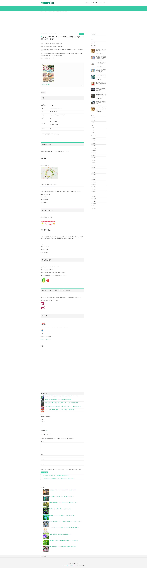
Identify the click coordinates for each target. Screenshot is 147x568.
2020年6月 (93, 155)
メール (42, 459)
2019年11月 (94, 172)
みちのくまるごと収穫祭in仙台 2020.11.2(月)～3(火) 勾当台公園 (58, 399)
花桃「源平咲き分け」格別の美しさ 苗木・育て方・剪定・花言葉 (62, 546)
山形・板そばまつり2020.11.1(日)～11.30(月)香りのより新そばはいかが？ (56, 475)
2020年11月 (94, 148)
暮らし (93, 122)
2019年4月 (93, 189)
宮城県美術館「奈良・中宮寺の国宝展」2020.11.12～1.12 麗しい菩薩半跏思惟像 (61, 402)
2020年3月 (93, 162)
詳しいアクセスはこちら (46, 339)
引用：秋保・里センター (47, 84)
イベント (46, 430)
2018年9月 (93, 206)
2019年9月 (93, 177)
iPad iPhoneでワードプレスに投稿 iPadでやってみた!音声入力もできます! (101, 76)
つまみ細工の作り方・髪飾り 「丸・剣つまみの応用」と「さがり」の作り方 (65, 521)
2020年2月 (93, 165)
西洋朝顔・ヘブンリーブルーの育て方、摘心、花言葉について (62, 515)
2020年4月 (93, 160)
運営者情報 (44, 556)
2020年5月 (93, 157)
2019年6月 (93, 184)
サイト (42, 464)
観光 (92, 125)
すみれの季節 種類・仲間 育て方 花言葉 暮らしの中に (60, 534)
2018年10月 (94, 203)
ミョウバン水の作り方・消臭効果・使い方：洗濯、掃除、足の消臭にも (64, 527)
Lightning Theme (73, 565)
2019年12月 (94, 169)
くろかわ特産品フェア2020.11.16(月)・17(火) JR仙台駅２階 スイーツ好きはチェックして (63, 406)
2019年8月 (93, 179)
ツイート (93, 42)
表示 (44, 92)
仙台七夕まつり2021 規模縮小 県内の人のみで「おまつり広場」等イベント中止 (61, 395)
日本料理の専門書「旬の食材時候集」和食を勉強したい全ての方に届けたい (101, 70)
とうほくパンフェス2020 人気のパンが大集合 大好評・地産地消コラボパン (60, 409)
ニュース (93, 120)
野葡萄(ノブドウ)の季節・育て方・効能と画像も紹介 (60, 508)
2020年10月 (94, 150)
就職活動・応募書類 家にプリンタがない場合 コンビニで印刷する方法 (101, 89)
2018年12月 (94, 198)
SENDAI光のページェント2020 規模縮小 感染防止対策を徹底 (101, 109)
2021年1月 (93, 143)
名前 (42, 454)
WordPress (68, 565)
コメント (42, 441)
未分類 (93, 132)
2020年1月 (93, 167)
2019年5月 (93, 186)
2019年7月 (93, 181)
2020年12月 (94, 145)
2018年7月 (93, 210)
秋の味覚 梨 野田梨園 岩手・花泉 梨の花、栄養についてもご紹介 (63, 502)
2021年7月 (93, 140)
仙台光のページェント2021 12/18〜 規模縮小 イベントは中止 (101, 50)
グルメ (93, 127)
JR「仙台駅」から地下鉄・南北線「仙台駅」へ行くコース (61, 496)
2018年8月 (93, 208)
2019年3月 (93, 191)
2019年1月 (93, 196)
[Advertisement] (73, 21)
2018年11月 (94, 201)
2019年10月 (94, 174)
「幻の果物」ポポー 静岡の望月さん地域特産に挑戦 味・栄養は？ (64, 540)
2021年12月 (94, 138)
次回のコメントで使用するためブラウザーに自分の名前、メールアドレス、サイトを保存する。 (60, 469)
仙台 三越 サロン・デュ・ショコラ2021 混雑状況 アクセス (101, 63)
